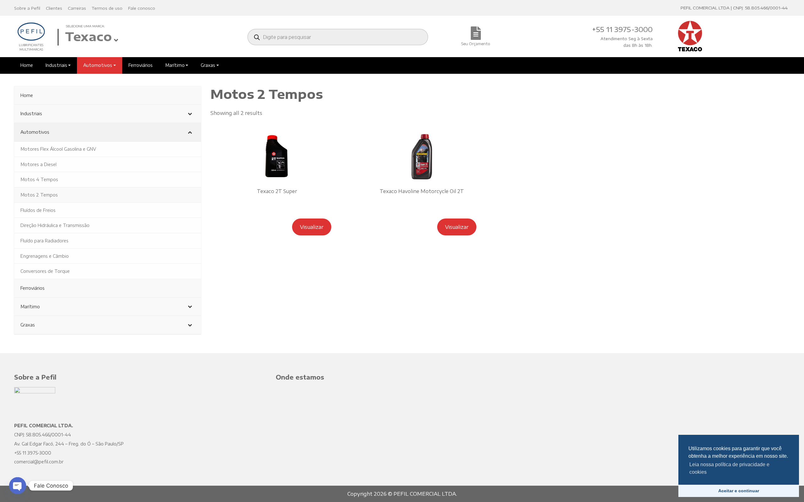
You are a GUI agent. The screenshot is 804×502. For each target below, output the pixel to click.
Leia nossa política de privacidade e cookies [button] (729, 468)
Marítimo (175, 65)
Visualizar (311, 227)
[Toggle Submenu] (190, 114)
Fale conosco (141, 8)
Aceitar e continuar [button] (738, 490)
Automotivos (97, 65)
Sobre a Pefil (27, 8)
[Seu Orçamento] (476, 36)
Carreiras (77, 8)
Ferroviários (140, 65)
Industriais (56, 65)
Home (26, 65)
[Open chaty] (17, 485)
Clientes (54, 8)
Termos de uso (107, 8)
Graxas (208, 65)
